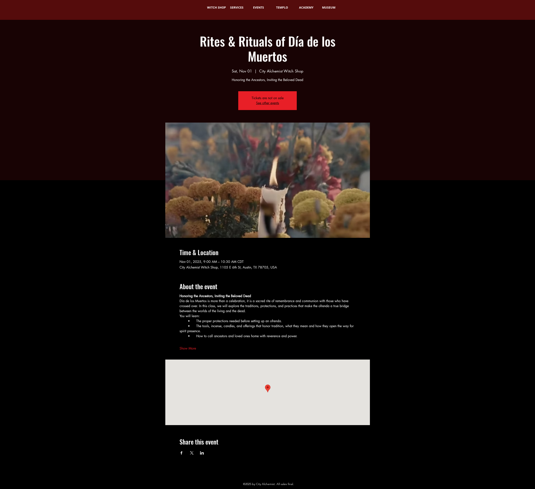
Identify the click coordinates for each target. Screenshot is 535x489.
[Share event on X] (192, 453)
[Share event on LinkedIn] (202, 453)
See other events (267, 103)
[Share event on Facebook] (181, 453)
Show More (188, 348)
